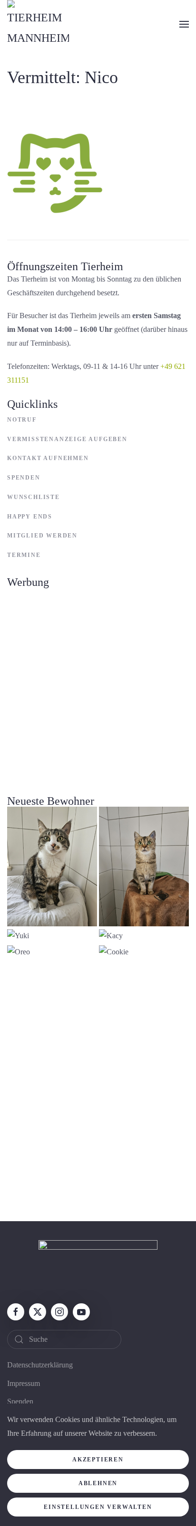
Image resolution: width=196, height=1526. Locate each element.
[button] (184, 24)
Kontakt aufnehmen (48, 458)
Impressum (23, 1383)
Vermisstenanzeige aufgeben (67, 439)
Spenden (23, 477)
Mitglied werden (42, 535)
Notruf (22, 419)
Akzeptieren (98, 1459)
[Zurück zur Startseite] (38, 24)
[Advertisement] (98, 686)
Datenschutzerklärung (40, 1365)
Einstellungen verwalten (98, 1507)
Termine (24, 555)
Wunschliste (33, 497)
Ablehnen (98, 1483)
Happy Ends (29, 516)
